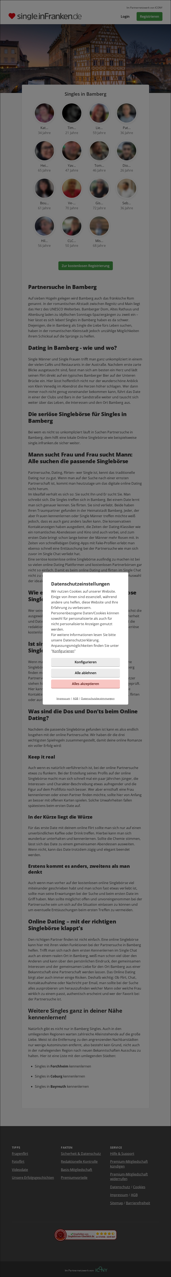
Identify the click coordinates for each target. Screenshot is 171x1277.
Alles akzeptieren (85, 683)
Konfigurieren (63, 651)
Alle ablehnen (85, 673)
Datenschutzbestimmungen (97, 698)
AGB (75, 698)
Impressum (63, 698)
